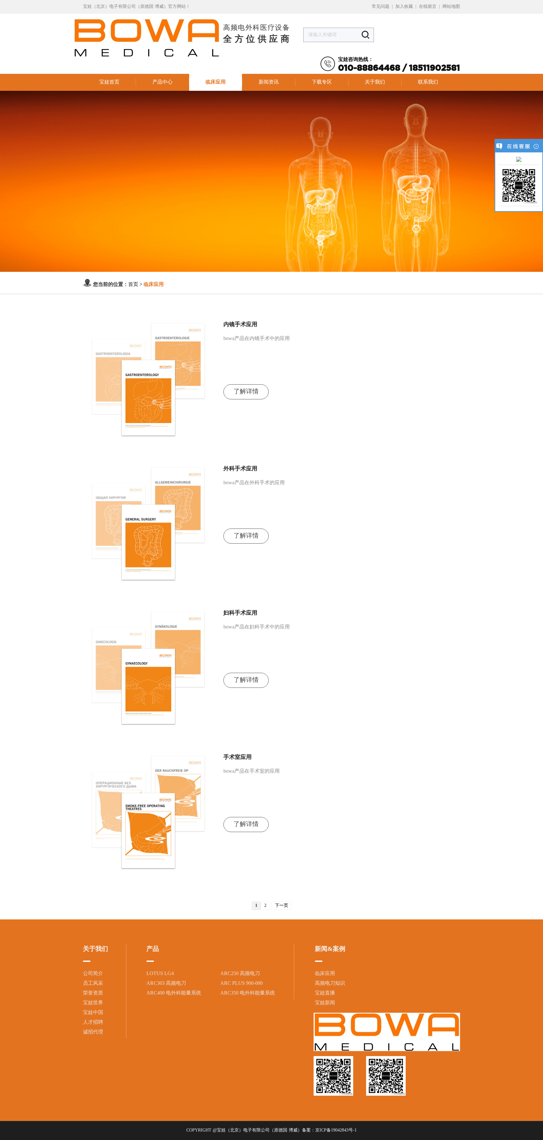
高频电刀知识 (330, 983)
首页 (133, 284)
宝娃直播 (325, 993)
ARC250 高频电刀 (240, 973)
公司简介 (93, 973)
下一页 (281, 905)
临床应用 (216, 82)
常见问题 (380, 6)
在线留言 (427, 6)
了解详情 (246, 391)
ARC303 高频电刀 (166, 983)
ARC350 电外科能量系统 (247, 993)
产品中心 (162, 82)
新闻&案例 (330, 949)
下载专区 (322, 82)
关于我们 (375, 82)
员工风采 (93, 983)
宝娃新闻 (325, 1003)
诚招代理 (93, 1032)
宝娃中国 (93, 1012)
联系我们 (428, 82)
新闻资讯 (269, 82)
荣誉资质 (93, 993)
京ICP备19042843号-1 (336, 1130)
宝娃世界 (93, 1003)
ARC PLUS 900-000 (241, 983)
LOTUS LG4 (160, 973)
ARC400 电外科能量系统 (173, 993)
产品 (152, 949)
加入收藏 (404, 6)
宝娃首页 (109, 82)
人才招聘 (93, 1022)
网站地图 (451, 6)
